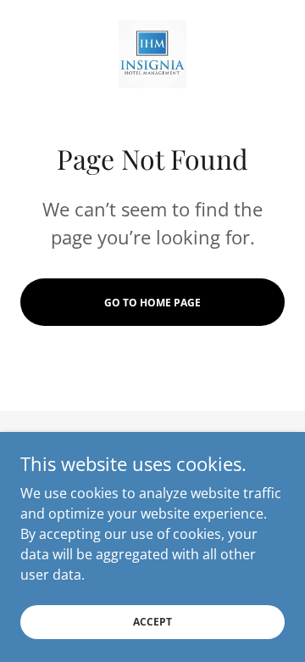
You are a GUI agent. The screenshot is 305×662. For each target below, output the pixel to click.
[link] (152, 54)
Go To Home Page (152, 302)
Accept (152, 621)
